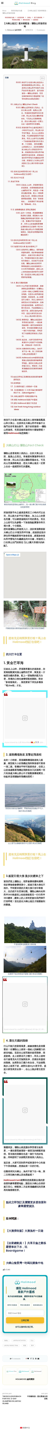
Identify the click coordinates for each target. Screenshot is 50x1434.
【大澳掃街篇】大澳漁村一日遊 (25, 386)
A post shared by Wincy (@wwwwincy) (19, 1140)
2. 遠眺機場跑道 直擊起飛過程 (24, 209)
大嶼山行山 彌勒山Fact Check (25, 104)
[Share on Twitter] (33, 1358)
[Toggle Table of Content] (41, 78)
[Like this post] (28, 1358)
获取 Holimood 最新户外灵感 (25, 403)
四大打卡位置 (19, 177)
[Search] (47, 3)
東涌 (24, 1345)
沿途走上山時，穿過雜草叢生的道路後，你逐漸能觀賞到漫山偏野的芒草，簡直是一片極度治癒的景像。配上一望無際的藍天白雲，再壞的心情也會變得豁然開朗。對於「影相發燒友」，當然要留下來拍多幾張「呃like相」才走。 (32, 194)
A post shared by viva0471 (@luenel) (18, 1029)
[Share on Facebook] (30, 1358)
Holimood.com (12, 1180)
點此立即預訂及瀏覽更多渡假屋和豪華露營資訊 (27, 378)
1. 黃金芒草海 (14, 181)
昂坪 (32, 1345)
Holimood (13, 433)
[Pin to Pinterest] (36, 1358)
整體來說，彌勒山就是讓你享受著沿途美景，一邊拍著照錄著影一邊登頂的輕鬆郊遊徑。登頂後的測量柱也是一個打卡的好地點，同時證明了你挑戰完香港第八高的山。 (32, 327)
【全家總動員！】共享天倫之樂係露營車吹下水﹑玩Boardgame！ (27, 391)
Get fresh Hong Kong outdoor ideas (27, 408)
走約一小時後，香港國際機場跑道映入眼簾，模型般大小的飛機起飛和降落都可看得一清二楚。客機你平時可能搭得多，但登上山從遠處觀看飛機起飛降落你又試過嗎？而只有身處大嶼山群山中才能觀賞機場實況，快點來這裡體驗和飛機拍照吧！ (32, 224)
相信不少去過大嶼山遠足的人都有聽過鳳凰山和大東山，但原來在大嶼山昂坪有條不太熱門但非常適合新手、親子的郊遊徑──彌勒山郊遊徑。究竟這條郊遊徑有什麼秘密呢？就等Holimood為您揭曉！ (33, 90)
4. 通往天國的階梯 (21, 282)
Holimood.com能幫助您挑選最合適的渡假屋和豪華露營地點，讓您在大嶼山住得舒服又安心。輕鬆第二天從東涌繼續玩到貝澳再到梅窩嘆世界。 (32, 364)
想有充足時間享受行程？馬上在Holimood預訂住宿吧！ (26, 172)
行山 (32, 1340)
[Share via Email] (38, 1358)
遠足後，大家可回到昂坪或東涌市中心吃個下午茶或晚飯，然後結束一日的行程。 (32, 342)
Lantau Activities (19, 1340)
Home (4, 10)
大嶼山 (6, 1340)
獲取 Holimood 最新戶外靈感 (25, 399)
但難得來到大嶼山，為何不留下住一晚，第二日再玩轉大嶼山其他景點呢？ (32, 351)
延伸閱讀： (17, 383)
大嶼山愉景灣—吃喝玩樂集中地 (25, 396)
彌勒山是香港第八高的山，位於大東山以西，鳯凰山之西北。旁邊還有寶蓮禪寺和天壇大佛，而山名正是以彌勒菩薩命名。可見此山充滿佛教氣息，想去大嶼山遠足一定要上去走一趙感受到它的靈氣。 (32, 115)
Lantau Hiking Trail (11, 1345)
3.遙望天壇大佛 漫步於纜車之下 (25, 246)
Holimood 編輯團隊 (14, 30)
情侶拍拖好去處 (16, 10)
